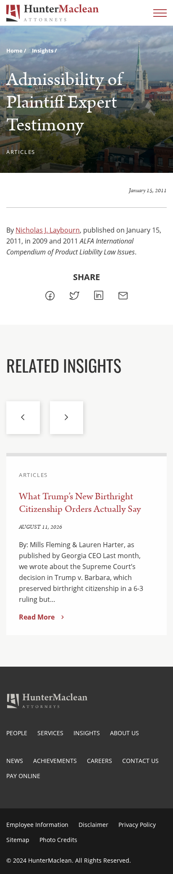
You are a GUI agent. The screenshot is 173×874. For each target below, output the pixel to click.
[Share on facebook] (50, 296)
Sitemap (17, 840)
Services (50, 733)
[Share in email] (123, 296)
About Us (124, 733)
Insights (43, 50)
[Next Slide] (67, 417)
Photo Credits (58, 840)
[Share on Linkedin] (99, 295)
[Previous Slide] (23, 417)
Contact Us (140, 761)
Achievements (55, 761)
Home (15, 50)
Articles (20, 152)
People (16, 733)
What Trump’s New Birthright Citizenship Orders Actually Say (80, 503)
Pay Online (23, 776)
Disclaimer (93, 825)
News (14, 761)
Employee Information (37, 825)
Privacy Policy (137, 825)
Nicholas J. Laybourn (48, 230)
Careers (99, 761)
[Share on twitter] (74, 296)
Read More (37, 617)
